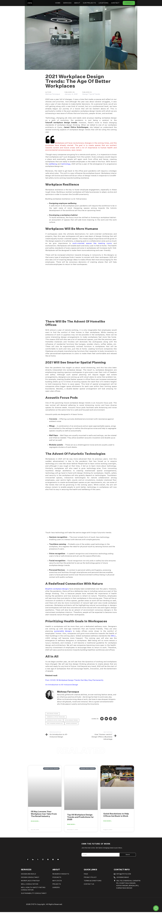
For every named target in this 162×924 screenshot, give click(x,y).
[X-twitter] (37, 859)
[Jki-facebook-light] (27, 859)
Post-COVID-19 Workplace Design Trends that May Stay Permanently (74, 680)
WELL (113, 636)
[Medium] (53, 859)
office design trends (71, 720)
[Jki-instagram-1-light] (43, 859)
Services (67, 3)
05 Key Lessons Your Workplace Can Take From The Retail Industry (44, 814)
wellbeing (53, 164)
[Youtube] (58, 859)
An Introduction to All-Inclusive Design (61, 685)
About (77, 3)
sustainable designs (63, 631)
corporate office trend (54, 720)
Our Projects (89, 3)
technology (65, 164)
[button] (102, 718)
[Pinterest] (48, 859)
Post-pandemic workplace (55, 723)
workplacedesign (71, 723)
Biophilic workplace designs (57, 589)
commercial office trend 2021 (56, 716)
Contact (115, 3)
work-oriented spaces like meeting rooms (92, 243)
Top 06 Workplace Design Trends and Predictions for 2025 (80, 817)
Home (57, 3)
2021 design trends (52, 713)
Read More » (35, 821)
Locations (103, 3)
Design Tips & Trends (91, 94)
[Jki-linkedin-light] (32, 859)
